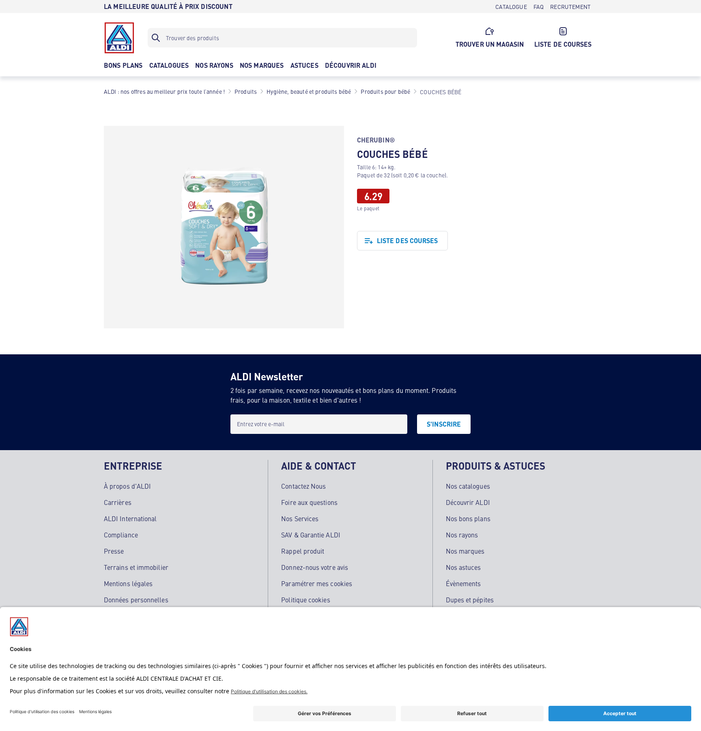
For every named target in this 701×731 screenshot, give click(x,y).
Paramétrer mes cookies (316, 583)
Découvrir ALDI (468, 502)
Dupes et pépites (470, 599)
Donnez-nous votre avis (314, 567)
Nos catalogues (468, 485)
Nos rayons (462, 534)
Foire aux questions (309, 502)
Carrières (117, 502)
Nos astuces (463, 567)
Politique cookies (305, 599)
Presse (114, 550)
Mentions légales (128, 583)
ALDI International (130, 518)
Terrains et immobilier (136, 567)
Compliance (121, 534)
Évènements (463, 583)
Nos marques (465, 550)
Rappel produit (302, 550)
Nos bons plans (468, 518)
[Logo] (119, 38)
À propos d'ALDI (127, 485)
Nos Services (299, 518)
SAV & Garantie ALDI (310, 534)
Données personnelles (136, 599)
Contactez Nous (303, 485)
